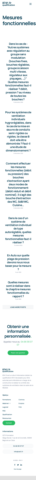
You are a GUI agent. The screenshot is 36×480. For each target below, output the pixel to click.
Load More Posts (18, 307)
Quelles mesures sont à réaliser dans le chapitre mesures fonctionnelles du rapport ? (18, 289)
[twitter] (18, 465)
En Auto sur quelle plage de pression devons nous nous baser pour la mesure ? (18, 262)
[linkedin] (21, 465)
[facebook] (15, 465)
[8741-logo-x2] (10, 3)
